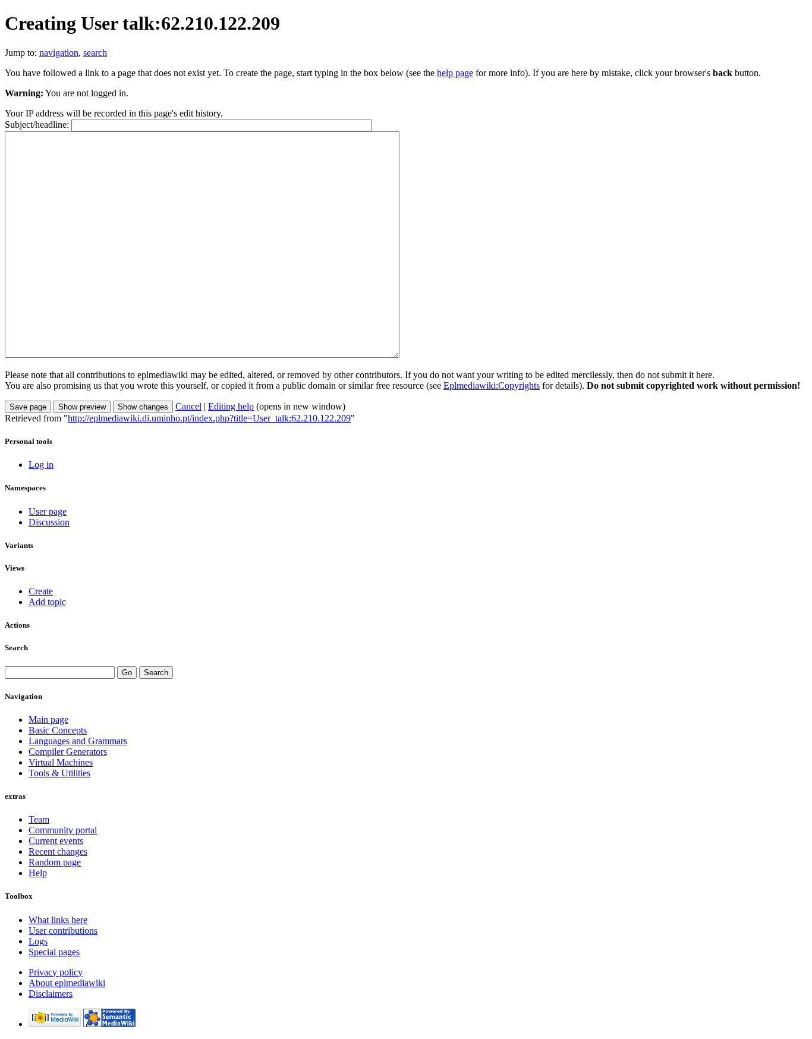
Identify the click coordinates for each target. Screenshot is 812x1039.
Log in (41, 464)
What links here (58, 920)
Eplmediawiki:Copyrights (491, 385)
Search (16, 647)
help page (455, 73)
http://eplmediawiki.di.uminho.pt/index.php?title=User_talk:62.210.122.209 (209, 418)
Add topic (47, 602)
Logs (38, 941)
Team (39, 819)
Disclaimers (51, 993)
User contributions (63, 930)
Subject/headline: (37, 124)
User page (48, 511)
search (95, 53)
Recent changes (58, 851)
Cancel (188, 406)
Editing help (231, 406)
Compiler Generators (68, 752)
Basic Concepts (58, 730)
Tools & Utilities (59, 773)
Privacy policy (56, 972)
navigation (58, 53)
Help (38, 873)
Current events (56, 841)
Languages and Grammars (78, 741)
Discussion (49, 522)
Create (41, 591)
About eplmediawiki (67, 983)
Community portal (63, 830)
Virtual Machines (61, 762)
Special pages (54, 952)
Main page (48, 719)
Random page (55, 862)
